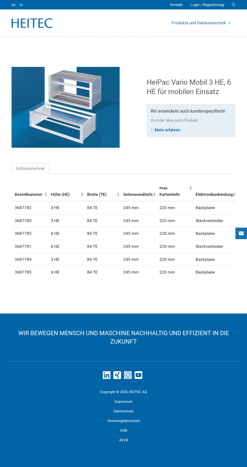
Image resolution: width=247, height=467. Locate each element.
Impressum (124, 401)
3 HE (55, 207)
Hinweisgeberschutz (123, 421)
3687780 (23, 220)
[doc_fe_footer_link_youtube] (139, 376)
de (21, 5)
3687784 (23, 259)
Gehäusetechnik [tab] (30, 168)
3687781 (23, 246)
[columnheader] (30, 191)
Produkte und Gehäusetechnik (199, 22)
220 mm (167, 207)
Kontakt (176, 5)
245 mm (131, 207)
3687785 (23, 272)
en (13, 5)
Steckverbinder (209, 220)
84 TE (92, 207)
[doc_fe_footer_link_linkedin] (107, 376)
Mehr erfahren (167, 130)
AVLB (123, 440)
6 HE (55, 233)
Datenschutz (124, 411)
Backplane (205, 207)
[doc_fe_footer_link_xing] (118, 376)
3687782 (23, 207)
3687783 (23, 233)
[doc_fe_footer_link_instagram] (129, 376)
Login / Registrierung (207, 5)
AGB (123, 430)
